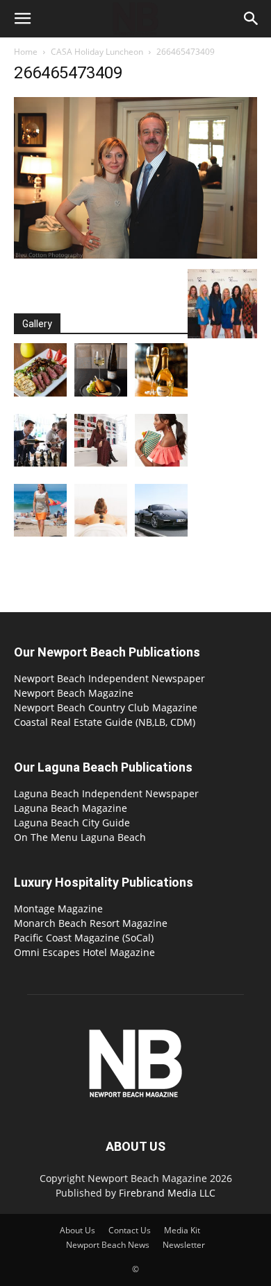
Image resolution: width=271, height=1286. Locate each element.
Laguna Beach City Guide (72, 822)
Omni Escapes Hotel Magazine (84, 952)
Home (26, 52)
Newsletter (184, 1245)
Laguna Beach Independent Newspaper (106, 793)
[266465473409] (135, 255)
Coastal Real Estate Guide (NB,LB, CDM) (104, 722)
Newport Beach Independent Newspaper (109, 678)
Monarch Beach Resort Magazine (90, 923)
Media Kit (182, 1230)
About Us (77, 1230)
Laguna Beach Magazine (70, 808)
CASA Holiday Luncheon (97, 52)
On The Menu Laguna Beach (80, 837)
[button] (22, 18)
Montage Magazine (58, 908)
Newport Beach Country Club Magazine (105, 707)
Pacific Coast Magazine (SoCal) (84, 937)
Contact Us (129, 1230)
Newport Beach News (107, 1245)
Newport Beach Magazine (73, 693)
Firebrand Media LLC (167, 1192)
